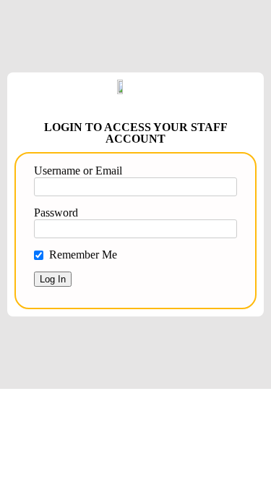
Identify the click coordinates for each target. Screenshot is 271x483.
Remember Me (83, 254)
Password (56, 212)
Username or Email (78, 170)
